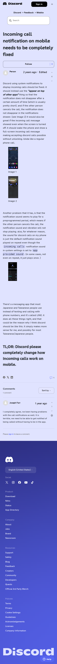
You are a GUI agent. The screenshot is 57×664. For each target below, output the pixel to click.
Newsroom (10, 538)
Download (10, 496)
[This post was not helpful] (52, 81)
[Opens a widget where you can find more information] (47, 659)
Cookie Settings (12, 613)
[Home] (12, 5)
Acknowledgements (15, 622)
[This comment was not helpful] (52, 411)
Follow (28, 64)
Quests (8, 584)
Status (8, 505)
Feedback (29, 13)
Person (13, 72)
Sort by (45, 390)
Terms (8, 603)
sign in (11, 434)
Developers (10, 580)
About (8, 524)
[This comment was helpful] (52, 402)
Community (10, 575)
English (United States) (20, 470)
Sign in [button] (39, 4)
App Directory (12, 510)
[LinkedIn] (12, 377)
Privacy (8, 608)
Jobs (7, 529)
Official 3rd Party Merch (16, 589)
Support (9, 553)
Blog (7, 562)
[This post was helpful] (52, 72)
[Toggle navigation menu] (52, 4)
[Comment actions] (52, 415)
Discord (17, 13)
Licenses (9, 626)
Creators (9, 571)
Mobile (40, 13)
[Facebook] (4, 377)
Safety (8, 557)
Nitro (7, 501)
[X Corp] (8, 377)
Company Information (15, 631)
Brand (8, 534)
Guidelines (10, 617)
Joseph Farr (15, 403)
